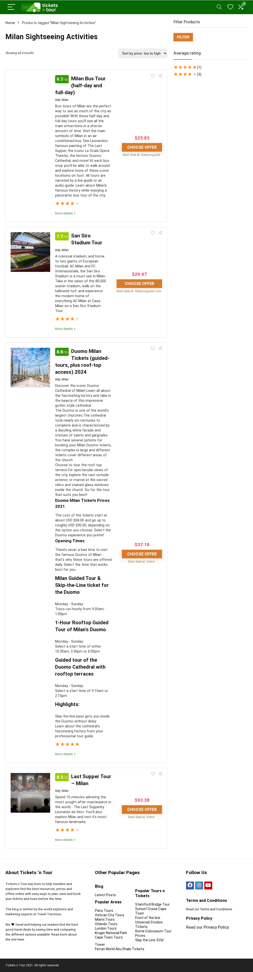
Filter (183, 37)
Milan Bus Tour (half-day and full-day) (80, 85)
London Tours (106, 928)
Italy (57, 100)
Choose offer (142, 147)
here (21, 939)
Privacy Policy (216, 927)
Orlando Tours (106, 924)
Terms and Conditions (216, 909)
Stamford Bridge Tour (152, 904)
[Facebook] (190, 885)
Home (10, 23)
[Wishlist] (230, 7)
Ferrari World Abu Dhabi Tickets (119, 949)
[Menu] (11, 7)
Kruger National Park (111, 933)
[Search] (219, 7)
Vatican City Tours (109, 915)
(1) (199, 67)
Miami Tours (105, 919)
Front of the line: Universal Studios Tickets (149, 922)
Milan (65, 100)
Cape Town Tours (109, 937)
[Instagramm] (199, 885)
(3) (199, 74)
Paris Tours (104, 911)
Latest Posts (105, 895)
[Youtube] (208, 885)
